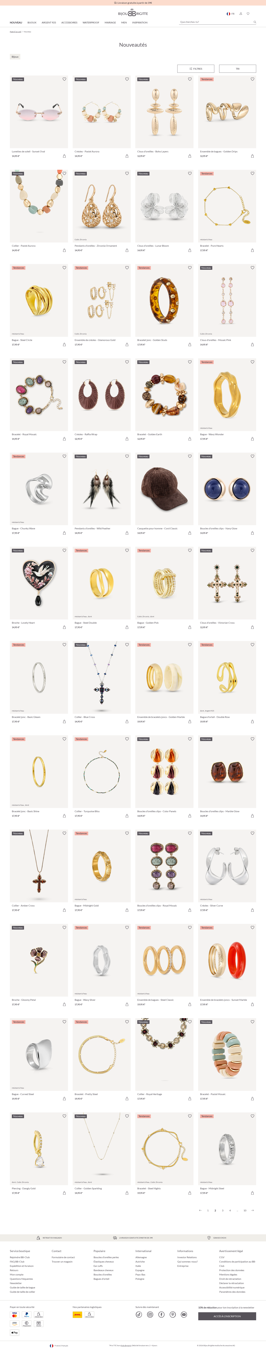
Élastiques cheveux (104, 1261)
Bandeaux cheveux (103, 1270)
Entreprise (182, 1265)
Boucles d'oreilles (103, 1274)
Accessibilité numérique (231, 1287)
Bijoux (32, 22)
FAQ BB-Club (17, 1261)
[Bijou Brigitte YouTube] (183, 1314)
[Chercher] (255, 22)
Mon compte (16, 1274)
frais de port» (126, 1345)
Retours (14, 1270)
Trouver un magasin (62, 1261)
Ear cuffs (98, 1265)
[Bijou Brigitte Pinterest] (172, 1314)
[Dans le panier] (64, 156)
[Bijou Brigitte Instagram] (150, 1314)
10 (245, 1210)
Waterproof (91, 22)
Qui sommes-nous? (187, 1261)
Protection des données (231, 1270)
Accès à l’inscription (227, 1316)
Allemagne (141, 1257)
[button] (240, 13)
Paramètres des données (232, 1291)
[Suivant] (252, 1210)
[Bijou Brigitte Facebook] (161, 1314)
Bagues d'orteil (101, 1278)
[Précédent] (200, 1210)
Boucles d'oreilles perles (106, 1257)
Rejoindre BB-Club (20, 1257)
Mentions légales (228, 1274)
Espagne (139, 1270)
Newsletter (16, 1283)
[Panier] (255, 13)
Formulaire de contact (63, 1257)
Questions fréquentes (21, 1278)
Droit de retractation (230, 1278)
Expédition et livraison (22, 1265)
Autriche (140, 1261)
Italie (138, 1265)
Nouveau (16, 22)
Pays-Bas (140, 1274)
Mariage (110, 22)
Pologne (139, 1278)
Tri (238, 68)
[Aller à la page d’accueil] (133, 12)
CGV (221, 1257)
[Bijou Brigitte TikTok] (138, 1314)
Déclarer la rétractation (231, 1283)
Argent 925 (49, 22)
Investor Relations (187, 1257)
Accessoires (69, 22)
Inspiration (139, 22)
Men (124, 22)
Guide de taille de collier (22, 1291)
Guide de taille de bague (22, 1287)
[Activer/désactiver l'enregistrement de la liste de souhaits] (64, 79)
